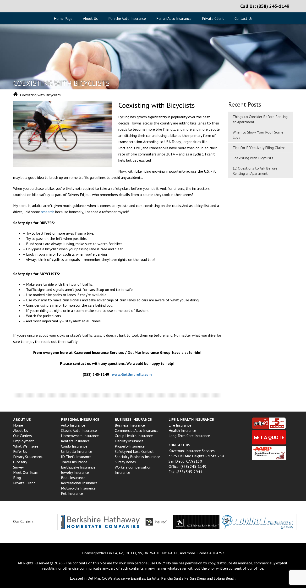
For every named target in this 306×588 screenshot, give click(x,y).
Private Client (213, 18)
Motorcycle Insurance (78, 488)
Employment (23, 440)
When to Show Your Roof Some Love (258, 135)
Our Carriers (22, 435)
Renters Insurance (75, 440)
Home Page (63, 18)
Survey (18, 467)
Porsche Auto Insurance (127, 18)
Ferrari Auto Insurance (173, 18)
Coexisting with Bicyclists (253, 157)
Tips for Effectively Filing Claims (259, 147)
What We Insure (25, 446)
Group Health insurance (134, 435)
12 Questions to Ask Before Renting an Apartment (255, 171)
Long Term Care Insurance (189, 435)
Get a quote (269, 437)
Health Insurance (182, 430)
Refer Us (20, 451)
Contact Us (243, 18)
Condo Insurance (74, 446)
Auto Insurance (73, 425)
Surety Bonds (125, 461)
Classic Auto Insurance (79, 430)
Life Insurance (180, 425)
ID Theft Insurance (76, 456)
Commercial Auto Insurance (136, 430)
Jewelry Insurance (75, 472)
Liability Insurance (129, 440)
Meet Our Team (25, 472)
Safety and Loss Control (134, 451)
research (47, 211)
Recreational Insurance (79, 482)
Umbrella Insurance (76, 451)
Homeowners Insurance (80, 435)
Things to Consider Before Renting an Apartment (260, 119)
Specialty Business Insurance (137, 456)
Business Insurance (130, 425)
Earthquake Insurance (78, 467)
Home (18, 425)
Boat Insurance (73, 477)
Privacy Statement (28, 456)
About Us (90, 18)
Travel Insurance (74, 461)
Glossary (20, 461)
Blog (17, 477)
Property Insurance (130, 446)
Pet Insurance (72, 493)
